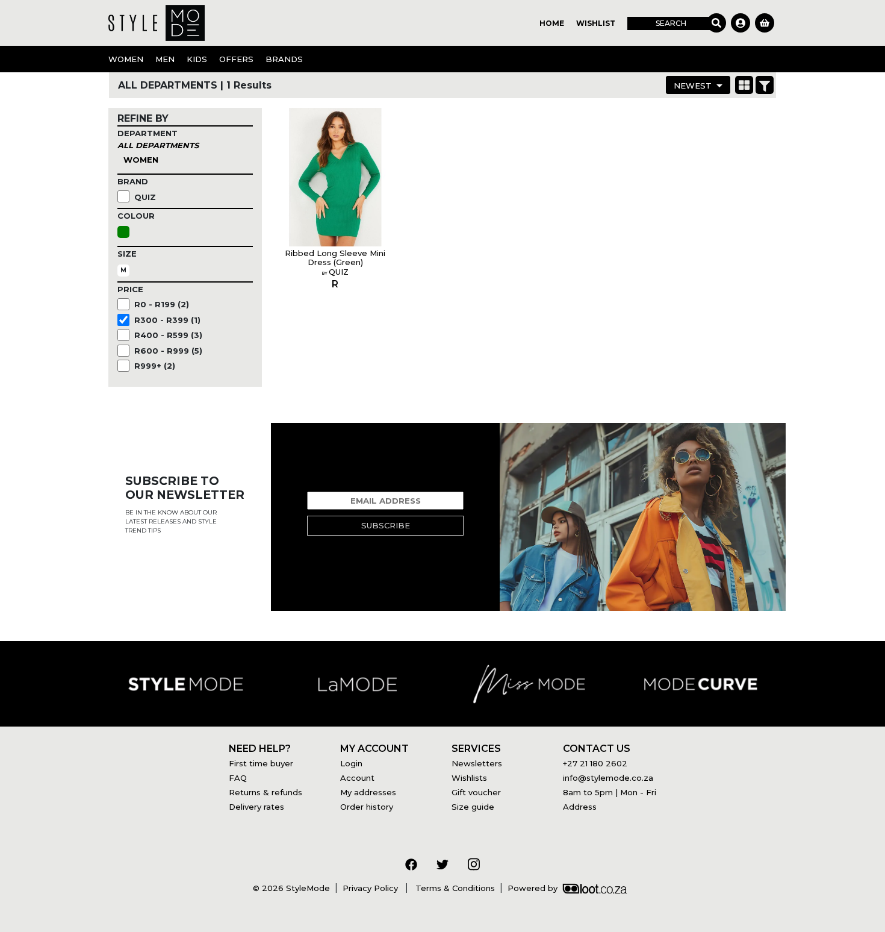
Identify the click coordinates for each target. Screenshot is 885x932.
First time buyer (261, 763)
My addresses (368, 792)
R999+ (154, 366)
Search (671, 23)
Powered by (532, 888)
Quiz (145, 197)
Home (551, 23)
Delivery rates (256, 807)
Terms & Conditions (454, 888)
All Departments (158, 145)
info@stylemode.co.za (608, 778)
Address (580, 807)
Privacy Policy (371, 888)
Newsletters (477, 763)
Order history (366, 807)
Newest (693, 85)
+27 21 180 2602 (595, 763)
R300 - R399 (167, 320)
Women (140, 159)
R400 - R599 (168, 335)
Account (357, 778)
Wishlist (595, 23)
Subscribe (385, 525)
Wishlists (469, 778)
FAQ (238, 778)
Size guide (473, 807)
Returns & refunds (265, 792)
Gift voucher (476, 792)
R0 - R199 (161, 304)
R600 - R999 (168, 350)
